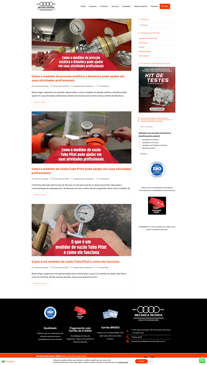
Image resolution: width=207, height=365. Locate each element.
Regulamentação (145, 51)
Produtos (104, 6)
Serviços (115, 6)
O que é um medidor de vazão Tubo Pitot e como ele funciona (75, 261)
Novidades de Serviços (150, 142)
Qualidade (126, 6)
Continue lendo (41, 101)
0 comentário (104, 86)
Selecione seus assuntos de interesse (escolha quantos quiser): (155, 134)
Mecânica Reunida (41, 86)
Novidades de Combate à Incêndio (154, 145)
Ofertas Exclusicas (149, 148)
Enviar (143, 154)
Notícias (154, 6)
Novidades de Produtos (150, 140)
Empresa (92, 6)
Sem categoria (144, 56)
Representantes (140, 6)
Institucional (143, 43)
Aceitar (141, 361)
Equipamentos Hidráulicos (84, 86)
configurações (122, 362)
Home (83, 6)
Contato (164, 6)
